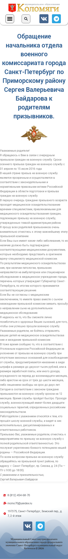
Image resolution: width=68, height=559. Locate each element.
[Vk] (43, 18)
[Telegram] (56, 18)
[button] (9, 18)
